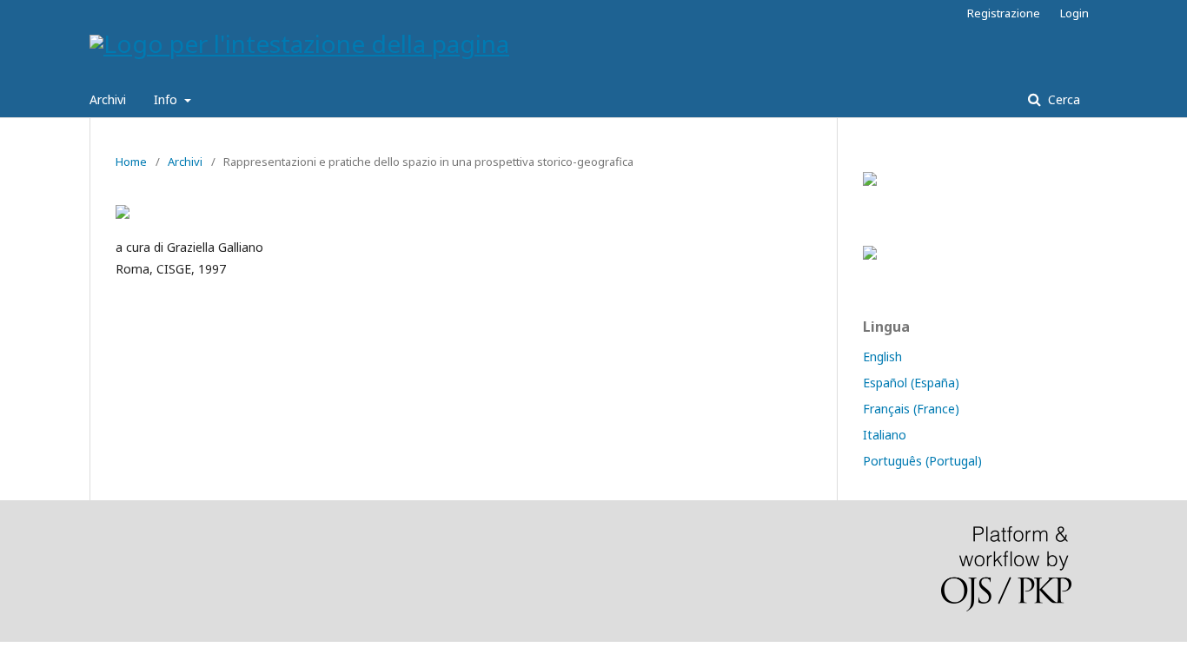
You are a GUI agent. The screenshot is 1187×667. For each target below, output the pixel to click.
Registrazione (1003, 13)
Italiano (884, 434)
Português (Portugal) (922, 460)
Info (167, 99)
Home (131, 161)
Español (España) (911, 382)
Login (1074, 13)
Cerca (1062, 99)
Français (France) (911, 408)
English (882, 356)
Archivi (108, 99)
